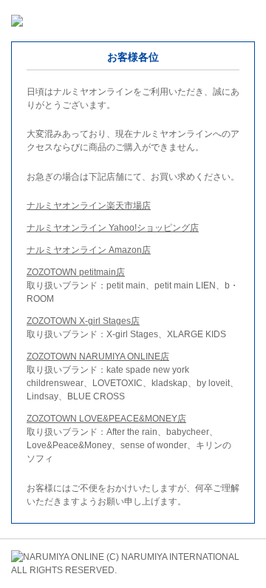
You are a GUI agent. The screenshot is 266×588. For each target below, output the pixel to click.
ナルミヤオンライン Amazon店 (89, 250)
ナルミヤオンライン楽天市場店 (89, 205)
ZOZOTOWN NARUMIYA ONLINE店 (98, 356)
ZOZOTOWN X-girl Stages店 (83, 321)
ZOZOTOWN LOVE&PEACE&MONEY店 (106, 418)
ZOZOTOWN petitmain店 (76, 272)
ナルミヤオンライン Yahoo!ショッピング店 (113, 228)
